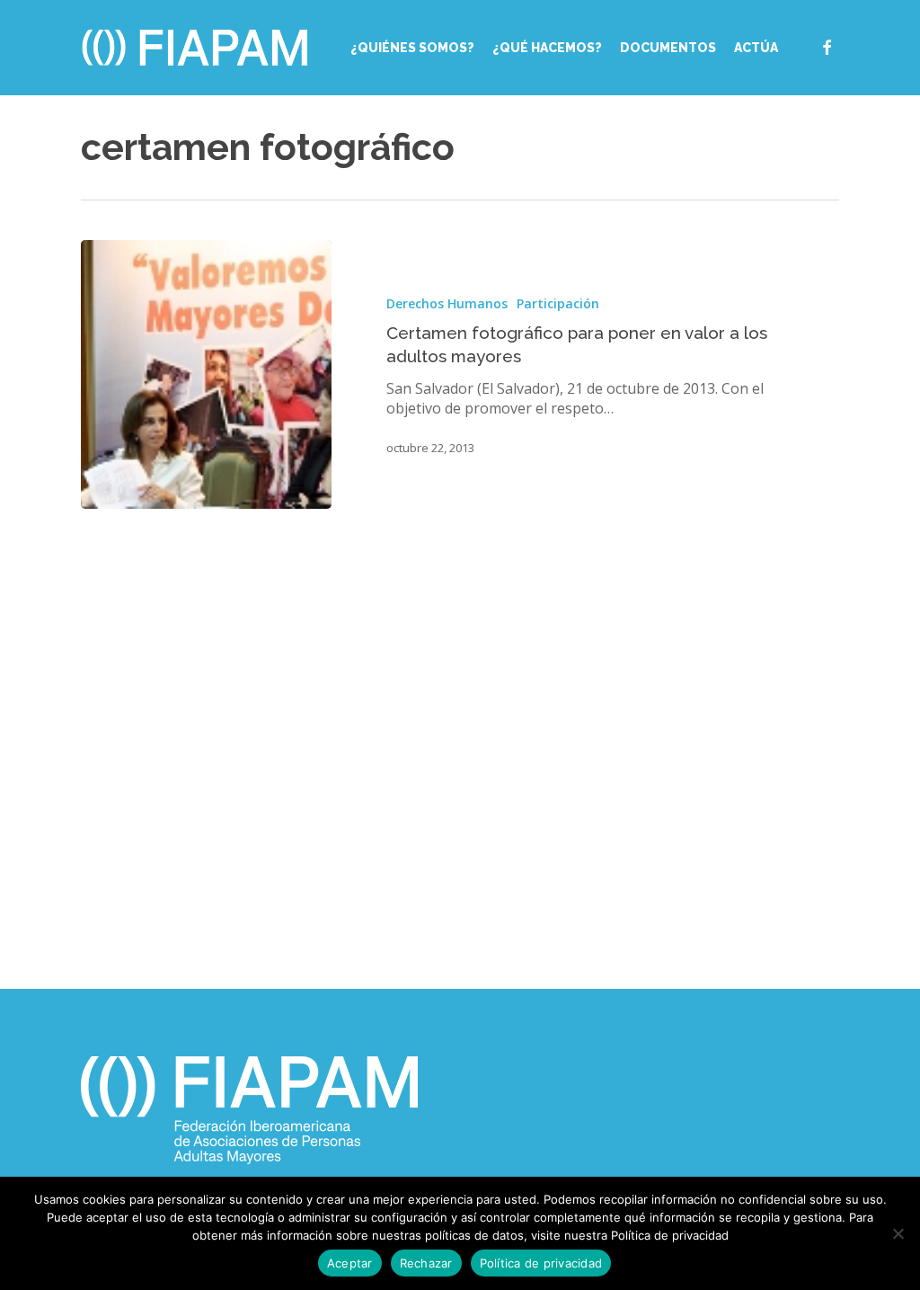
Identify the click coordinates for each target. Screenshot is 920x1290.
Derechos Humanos (447, 303)
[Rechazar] (898, 1233)
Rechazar (426, 1263)
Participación (558, 303)
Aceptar (350, 1263)
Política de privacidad (541, 1263)
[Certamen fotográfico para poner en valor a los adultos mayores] (206, 374)
